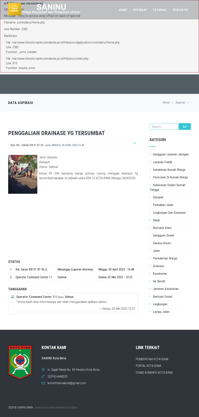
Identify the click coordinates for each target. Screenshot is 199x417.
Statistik (180, 10)
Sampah (158, 197)
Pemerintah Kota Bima (152, 359)
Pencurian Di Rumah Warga (170, 177)
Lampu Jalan (161, 312)
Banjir (156, 220)
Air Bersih (159, 281)
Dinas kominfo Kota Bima (154, 372)
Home (123, 10)
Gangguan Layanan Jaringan (171, 154)
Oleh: (26, 145)
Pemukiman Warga (165, 258)
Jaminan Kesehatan (166, 289)
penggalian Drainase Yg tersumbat (56, 133)
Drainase (158, 266)
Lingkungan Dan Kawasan (169, 213)
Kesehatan (160, 274)
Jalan (156, 251)
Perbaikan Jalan (163, 205)
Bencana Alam (162, 228)
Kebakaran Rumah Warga (169, 170)
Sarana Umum (162, 243)
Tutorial (160, 10)
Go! (185, 126)
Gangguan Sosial (163, 235)
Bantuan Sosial (162, 296)
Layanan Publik (162, 162)
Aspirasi (140, 10)
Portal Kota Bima (148, 366)
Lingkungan (160, 304)
